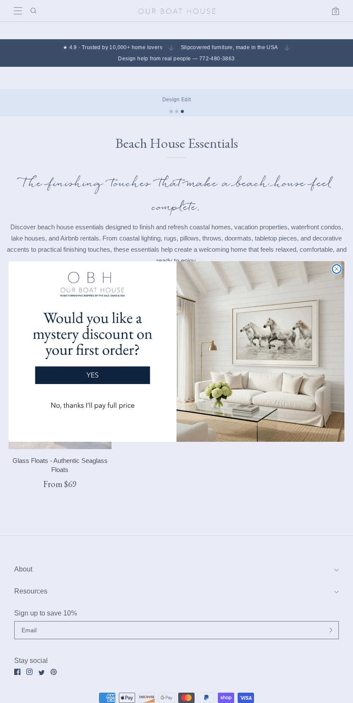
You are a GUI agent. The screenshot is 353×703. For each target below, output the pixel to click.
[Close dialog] (336, 269)
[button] (92, 344)
